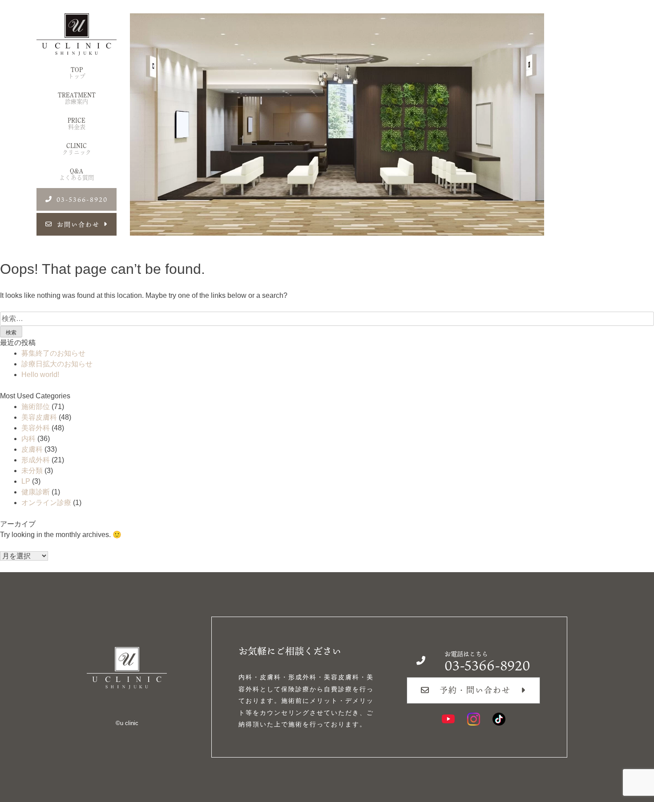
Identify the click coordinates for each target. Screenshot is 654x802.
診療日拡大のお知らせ (57, 364)
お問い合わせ (78, 224)
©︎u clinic (127, 723)
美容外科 (35, 428)
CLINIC (76, 149)
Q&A (76, 174)
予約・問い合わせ (475, 690)
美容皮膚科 (39, 417)
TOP (76, 73)
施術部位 (35, 406)
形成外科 (35, 460)
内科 (28, 438)
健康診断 (35, 492)
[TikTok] (499, 719)
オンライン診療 (46, 502)
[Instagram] (473, 719)
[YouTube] (448, 719)
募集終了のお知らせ (53, 353)
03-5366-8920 (82, 199)
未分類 (32, 470)
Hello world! (40, 374)
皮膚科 (32, 449)
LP (25, 481)
